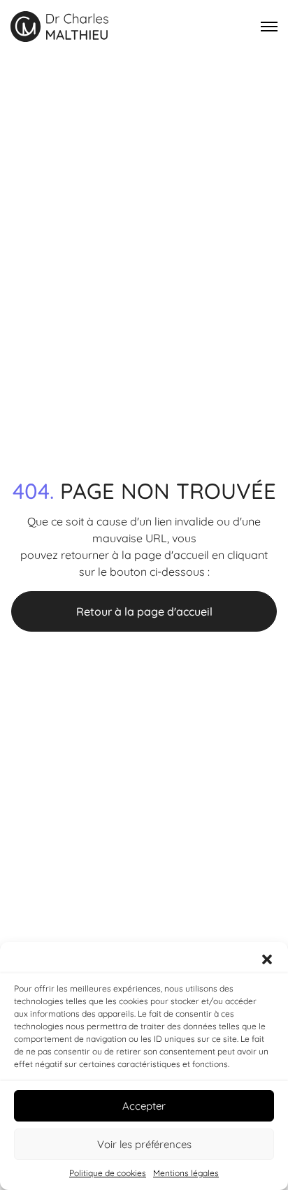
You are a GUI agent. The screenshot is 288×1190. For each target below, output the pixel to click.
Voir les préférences (144, 1144)
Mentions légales (186, 1173)
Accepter (144, 1105)
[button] (267, 959)
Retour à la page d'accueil (144, 611)
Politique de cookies (107, 1173)
